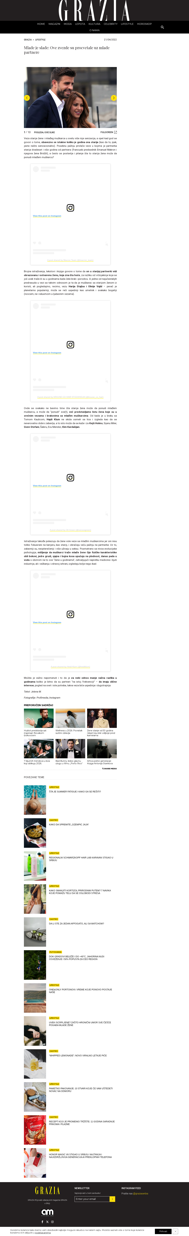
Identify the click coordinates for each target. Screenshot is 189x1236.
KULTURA (94, 24)
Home (41, 24)
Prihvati (163, 1231)
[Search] (162, 27)
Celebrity (110, 24)
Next (114, 98)
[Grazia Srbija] (94, 10)
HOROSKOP (144, 24)
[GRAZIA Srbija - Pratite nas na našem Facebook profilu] (42, 1222)
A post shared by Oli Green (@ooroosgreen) (70, 530)
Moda (68, 24)
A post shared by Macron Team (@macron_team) (70, 260)
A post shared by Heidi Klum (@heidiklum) (70, 666)
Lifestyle (127, 24)
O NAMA (94, 30)
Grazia (28, 40)
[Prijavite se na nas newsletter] (112, 1199)
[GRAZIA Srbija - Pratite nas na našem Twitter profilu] (47, 1222)
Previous (27, 98)
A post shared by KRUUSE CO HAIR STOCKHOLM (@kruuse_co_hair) (70, 397)
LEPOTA (80, 24)
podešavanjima (43, 1232)
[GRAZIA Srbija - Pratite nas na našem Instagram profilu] (52, 1222)
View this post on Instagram (47, 216)
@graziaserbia (140, 1193)
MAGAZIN (54, 24)
